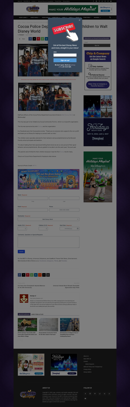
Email (55, 52)
